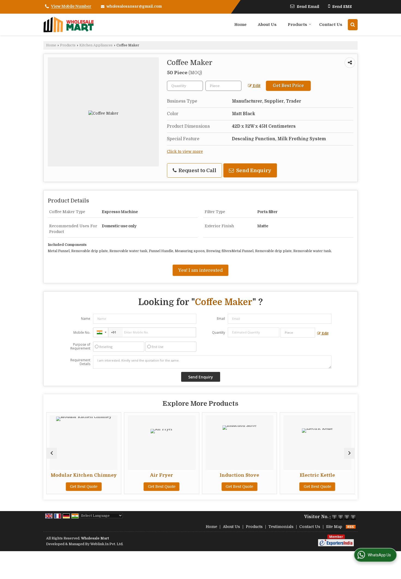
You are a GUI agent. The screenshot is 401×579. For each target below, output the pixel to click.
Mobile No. (81, 332)
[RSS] (351, 526)
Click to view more (185, 152)
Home (240, 24)
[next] (349, 453)
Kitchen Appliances (96, 45)
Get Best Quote (83, 486)
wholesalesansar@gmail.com (134, 6)
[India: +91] (100, 332)
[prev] (51, 453)
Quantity (218, 332)
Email (221, 318)
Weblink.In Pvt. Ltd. (106, 544)
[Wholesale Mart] (68, 24)
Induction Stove (239, 475)
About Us (267, 24)
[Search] (353, 24)
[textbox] (223, 86)
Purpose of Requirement (80, 346)
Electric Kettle (317, 475)
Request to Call (196, 170)
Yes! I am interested (200, 270)
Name (85, 318)
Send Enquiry (253, 170)
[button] (71, 6)
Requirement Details (80, 362)
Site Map (334, 526)
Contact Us (330, 24)
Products (297, 24)
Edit (256, 86)
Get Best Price (288, 85)
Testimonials (281, 526)
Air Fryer (161, 475)
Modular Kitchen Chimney (84, 475)
